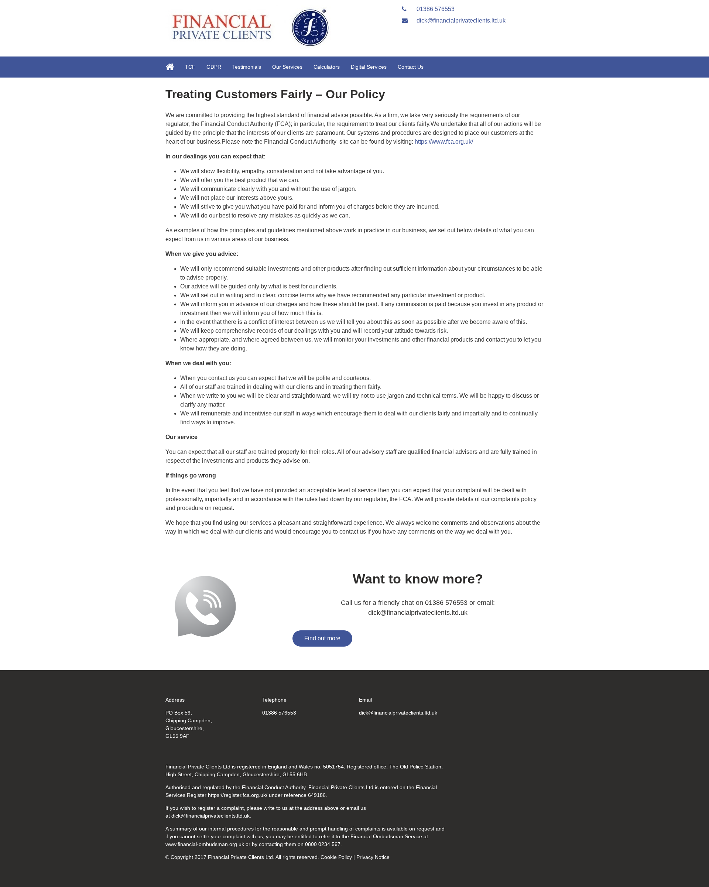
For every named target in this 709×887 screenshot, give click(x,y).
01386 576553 (435, 9)
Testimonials (246, 67)
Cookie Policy (336, 857)
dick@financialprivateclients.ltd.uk (460, 20)
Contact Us (411, 67)
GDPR (213, 67)
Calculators (327, 67)
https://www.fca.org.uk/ (443, 141)
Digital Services (369, 67)
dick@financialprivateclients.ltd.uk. (211, 816)
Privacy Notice (373, 857)
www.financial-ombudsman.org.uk (204, 844)
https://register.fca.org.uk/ (237, 795)
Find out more (322, 638)
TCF (190, 67)
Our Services (287, 67)
